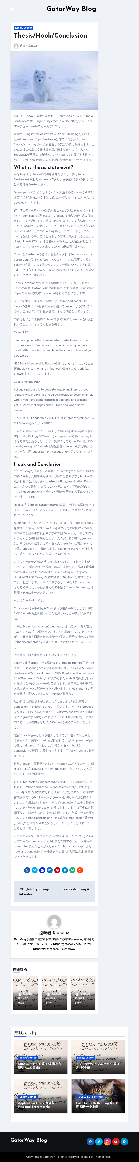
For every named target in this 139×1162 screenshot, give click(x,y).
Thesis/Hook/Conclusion (50, 36)
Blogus (85, 1156)
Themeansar (102, 1156)
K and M (32, 45)
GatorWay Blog (71, 9)
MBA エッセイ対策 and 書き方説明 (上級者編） (25, 982)
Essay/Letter (23, 27)
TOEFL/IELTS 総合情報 (90, 1096)
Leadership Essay (75, 889)
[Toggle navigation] (12, 9)
